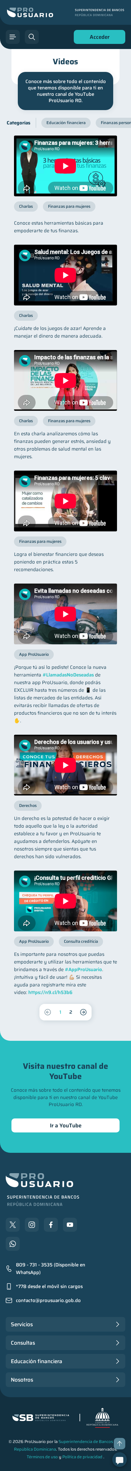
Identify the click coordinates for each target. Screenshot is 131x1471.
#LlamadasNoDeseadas (68, 675)
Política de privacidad (82, 1456)
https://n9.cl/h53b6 (50, 992)
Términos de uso (42, 1456)
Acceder (98, 38)
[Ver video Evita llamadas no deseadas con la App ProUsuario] (65, 614)
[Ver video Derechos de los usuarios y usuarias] (65, 765)
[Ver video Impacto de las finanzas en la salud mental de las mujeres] (65, 380)
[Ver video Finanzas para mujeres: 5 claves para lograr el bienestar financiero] (65, 501)
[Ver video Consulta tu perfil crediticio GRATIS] (65, 901)
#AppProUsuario (83, 969)
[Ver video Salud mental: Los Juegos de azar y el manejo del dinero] (65, 275)
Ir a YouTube (65, 1125)
